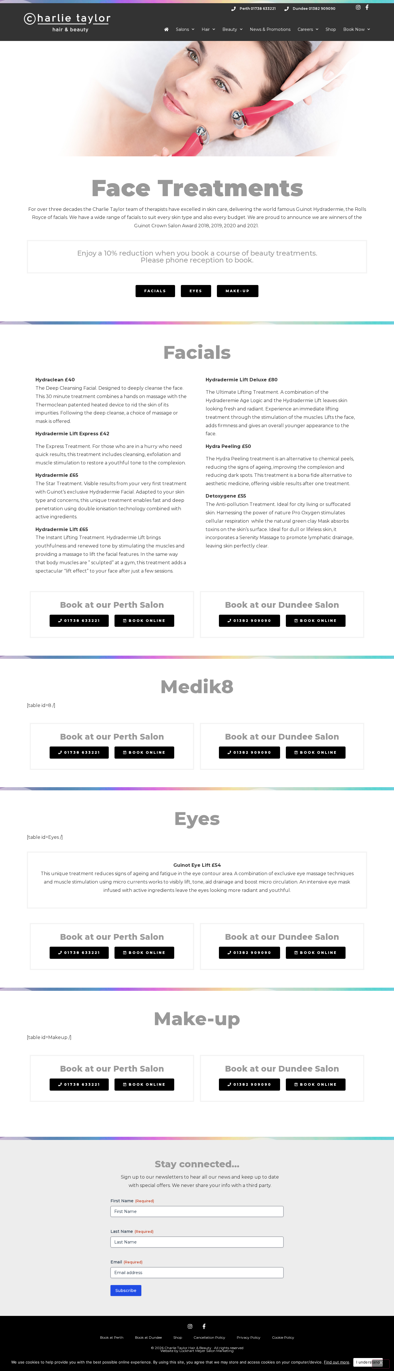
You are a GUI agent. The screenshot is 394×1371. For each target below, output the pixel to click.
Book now (354, 29)
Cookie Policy (283, 1337)
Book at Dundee (148, 1337)
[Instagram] (190, 1326)
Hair (206, 29)
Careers (305, 29)
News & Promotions (270, 29)
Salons (182, 29)
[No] (381, 1364)
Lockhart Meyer (192, 1351)
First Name (132, 1200)
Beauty (229, 29)
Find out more (336, 1362)
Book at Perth (111, 1337)
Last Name (131, 1231)
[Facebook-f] (204, 1326)
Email (126, 1262)
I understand (368, 1362)
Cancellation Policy (209, 1337)
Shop (331, 29)
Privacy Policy (248, 1337)
